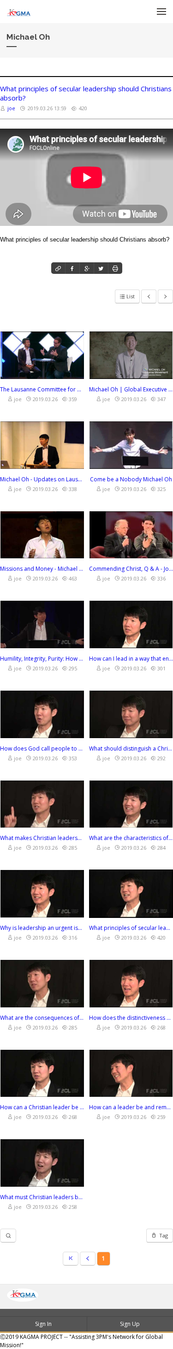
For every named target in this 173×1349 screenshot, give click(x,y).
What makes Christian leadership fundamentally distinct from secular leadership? (42, 838)
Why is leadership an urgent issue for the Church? (42, 928)
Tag (163, 1235)
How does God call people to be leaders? (42, 748)
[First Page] (70, 1259)
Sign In (43, 1324)
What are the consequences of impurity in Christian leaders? (42, 1018)
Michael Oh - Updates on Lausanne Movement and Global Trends (42, 479)
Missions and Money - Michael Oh (42, 569)
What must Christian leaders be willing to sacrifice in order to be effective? (42, 1197)
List (130, 296)
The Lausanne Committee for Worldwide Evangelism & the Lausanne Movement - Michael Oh (42, 389)
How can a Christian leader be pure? (42, 1107)
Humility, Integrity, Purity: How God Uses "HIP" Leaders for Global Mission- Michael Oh (42, 659)
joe (11, 108)
